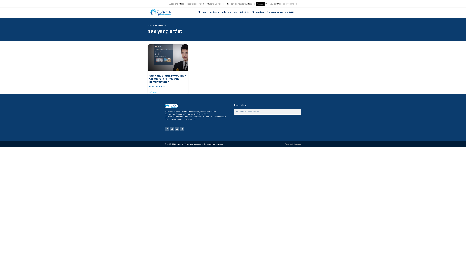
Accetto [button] (260, 4)
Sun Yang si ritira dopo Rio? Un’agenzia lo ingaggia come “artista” (167, 78)
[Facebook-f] (167, 129)
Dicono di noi (258, 12)
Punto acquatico (275, 12)
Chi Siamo (202, 12)
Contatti (289, 12)
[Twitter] (172, 129)
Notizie (213, 12)
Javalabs (297, 144)
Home (150, 25)
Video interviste (229, 12)
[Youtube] (177, 129)
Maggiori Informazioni (287, 4)
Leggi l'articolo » (157, 86)
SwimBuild (244, 12)
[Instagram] (182, 129)
